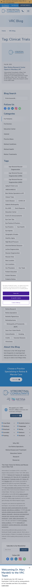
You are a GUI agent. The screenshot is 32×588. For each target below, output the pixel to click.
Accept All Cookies (16, 298)
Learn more (5, 586)
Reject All (16, 293)
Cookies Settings (16, 302)
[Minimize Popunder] (29, 568)
